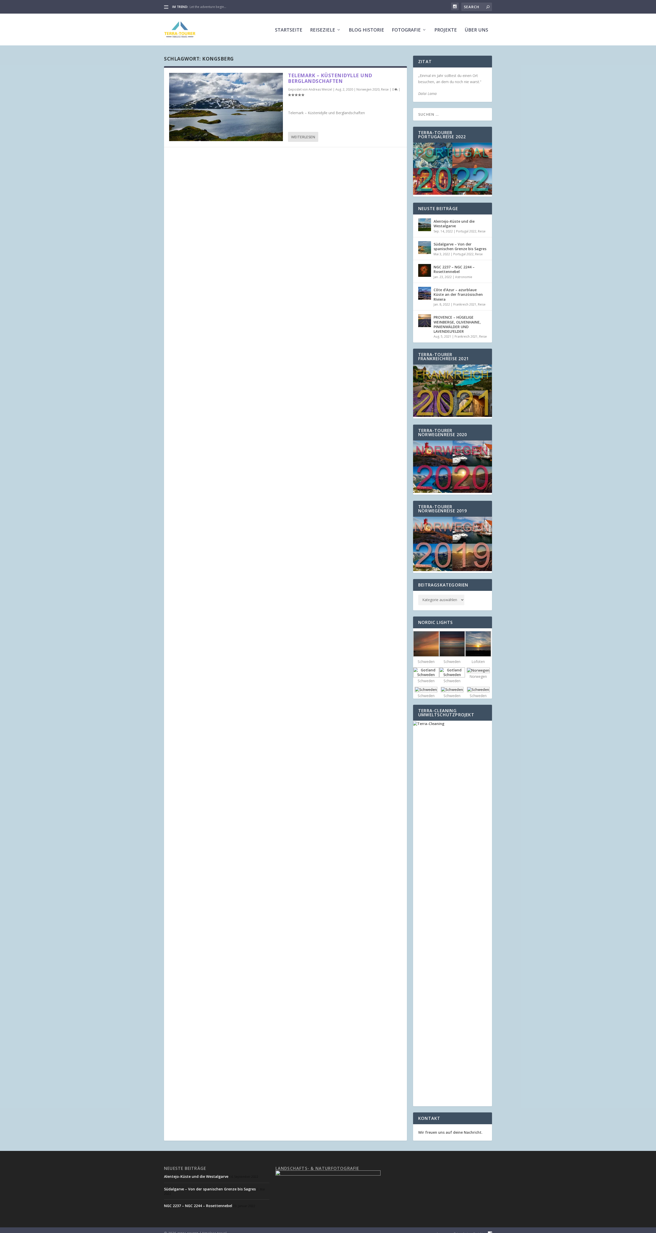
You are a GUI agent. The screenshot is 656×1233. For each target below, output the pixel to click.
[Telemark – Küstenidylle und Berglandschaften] (226, 107)
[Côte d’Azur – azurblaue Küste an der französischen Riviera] (424, 293)
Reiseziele (322, 30)
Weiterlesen (303, 136)
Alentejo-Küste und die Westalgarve (454, 223)
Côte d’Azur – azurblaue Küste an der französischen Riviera (458, 294)
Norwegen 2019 (201, 7)
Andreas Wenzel (320, 89)
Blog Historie (366, 30)
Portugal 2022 (466, 231)
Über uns (476, 30)
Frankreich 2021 (464, 304)
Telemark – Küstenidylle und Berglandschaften (330, 78)
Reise (385, 89)
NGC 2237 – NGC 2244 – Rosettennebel (454, 269)
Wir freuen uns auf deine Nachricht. (450, 1132)
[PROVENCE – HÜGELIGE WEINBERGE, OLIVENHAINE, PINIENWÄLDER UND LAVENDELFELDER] (424, 320)
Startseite (288, 30)
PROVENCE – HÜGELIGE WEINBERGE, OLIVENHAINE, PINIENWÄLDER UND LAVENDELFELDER (457, 324)
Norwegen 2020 (368, 89)
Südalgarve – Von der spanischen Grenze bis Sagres (460, 246)
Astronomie (463, 277)
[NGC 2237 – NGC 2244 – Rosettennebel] (424, 270)
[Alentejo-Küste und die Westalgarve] (424, 224)
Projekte (445, 30)
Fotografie (406, 30)
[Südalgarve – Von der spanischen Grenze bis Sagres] (424, 247)
